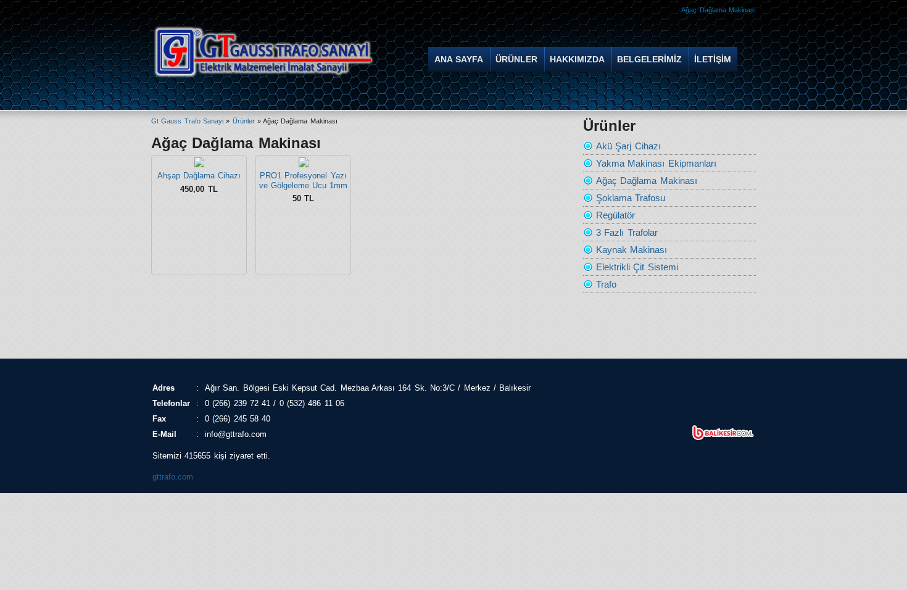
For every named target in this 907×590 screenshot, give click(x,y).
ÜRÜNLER (516, 59)
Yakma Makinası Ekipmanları (656, 163)
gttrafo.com (172, 476)
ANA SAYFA (458, 59)
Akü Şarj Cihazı (628, 146)
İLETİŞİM (712, 59)
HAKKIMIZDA (577, 59)
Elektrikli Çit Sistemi (637, 267)
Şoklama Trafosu (630, 198)
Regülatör (615, 215)
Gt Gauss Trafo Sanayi (187, 121)
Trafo (606, 284)
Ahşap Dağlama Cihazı (199, 175)
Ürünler (244, 121)
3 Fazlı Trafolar (627, 232)
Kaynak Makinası (631, 249)
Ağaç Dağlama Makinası (646, 180)
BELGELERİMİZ (649, 59)
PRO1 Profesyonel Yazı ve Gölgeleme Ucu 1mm (303, 180)
